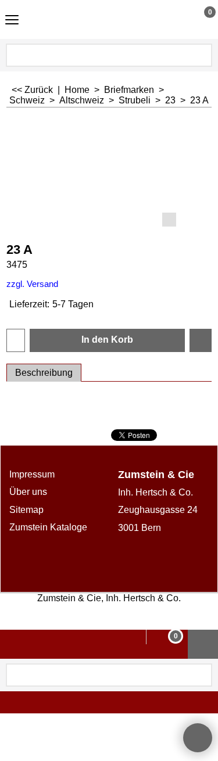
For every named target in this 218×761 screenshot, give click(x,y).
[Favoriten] (201, 340)
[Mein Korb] (199, 19)
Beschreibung (44, 373)
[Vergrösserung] (109, 174)
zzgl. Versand (32, 284)
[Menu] (12, 20)
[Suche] (202, 55)
